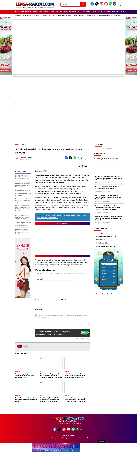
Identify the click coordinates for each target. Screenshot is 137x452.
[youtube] (106, 5)
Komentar (39, 279)
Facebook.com (47, 438)
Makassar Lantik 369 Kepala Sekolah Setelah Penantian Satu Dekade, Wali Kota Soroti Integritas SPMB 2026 (107, 207)
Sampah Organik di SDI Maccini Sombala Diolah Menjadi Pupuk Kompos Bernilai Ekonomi (108, 218)
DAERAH (46, 12)
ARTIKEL (93, 12)
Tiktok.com (75, 438)
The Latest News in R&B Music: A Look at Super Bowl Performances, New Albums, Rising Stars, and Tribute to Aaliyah (85, 15)
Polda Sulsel (102, 243)
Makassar (101, 239)
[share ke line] (83, 159)
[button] (79, 166)
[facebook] (92, 5)
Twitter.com (82, 438)
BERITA (17, 12)
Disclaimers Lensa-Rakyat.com (122, 12)
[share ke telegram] (79, 159)
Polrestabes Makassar (105, 246)
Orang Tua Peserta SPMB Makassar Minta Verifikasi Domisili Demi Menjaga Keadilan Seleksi (108, 197)
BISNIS (35, 12)
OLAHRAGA (81, 12)
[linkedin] (119, 5)
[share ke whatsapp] (75, 159)
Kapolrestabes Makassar (106, 236)
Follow (84, 332)
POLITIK (65, 12)
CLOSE (101, 441)
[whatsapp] (110, 5)
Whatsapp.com (66, 438)
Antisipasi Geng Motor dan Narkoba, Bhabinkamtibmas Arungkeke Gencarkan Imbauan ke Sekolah (109, 178)
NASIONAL (28, 12)
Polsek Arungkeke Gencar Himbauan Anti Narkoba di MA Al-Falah (107, 187)
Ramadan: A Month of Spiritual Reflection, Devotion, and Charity (29, 15)
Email (63, 299)
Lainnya (99, 12)
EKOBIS (53, 12)
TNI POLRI (59, 12)
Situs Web (38, 309)
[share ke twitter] (71, 159)
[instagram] (102, 5)
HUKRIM (40, 12)
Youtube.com (90, 438)
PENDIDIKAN (73, 12)
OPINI (88, 12)
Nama (37, 299)
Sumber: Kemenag (109, 289)
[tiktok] (115, 5)
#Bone (25, 346)
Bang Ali (22, 157)
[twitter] (97, 5)
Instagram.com (56, 438)
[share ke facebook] (67, 159)
